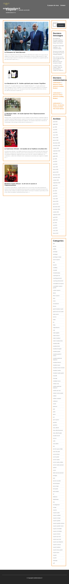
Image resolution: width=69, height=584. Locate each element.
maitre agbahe (56, 332)
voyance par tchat (57, 539)
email (54, 301)
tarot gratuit (55, 488)
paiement (55, 406)
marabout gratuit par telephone (57, 359)
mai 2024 (55, 193)
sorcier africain (56, 454)
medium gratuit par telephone (57, 387)
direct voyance (56, 295)
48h (54, 243)
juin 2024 (55, 190)
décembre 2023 (56, 206)
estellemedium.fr (11, 8)
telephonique (56, 499)
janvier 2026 (55, 140)
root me (54, 438)
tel (53, 494)
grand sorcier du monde (58, 311)
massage (55, 378)
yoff (54, 563)
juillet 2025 (55, 156)
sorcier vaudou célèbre (58, 462)
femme (54, 306)
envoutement (56, 303)
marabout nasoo (56, 365)
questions (55, 425)
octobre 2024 (56, 180)
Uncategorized (56, 504)
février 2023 (55, 233)
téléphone (55, 496)
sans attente (55, 443)
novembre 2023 (56, 209)
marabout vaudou (57, 370)
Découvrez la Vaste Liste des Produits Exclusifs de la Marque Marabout (58, 53)
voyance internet (56, 534)
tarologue (55, 475)
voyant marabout (56, 547)
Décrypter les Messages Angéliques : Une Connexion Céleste (58, 47)
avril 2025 (55, 164)
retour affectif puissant (58, 430)
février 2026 (55, 137)
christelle (55, 270)
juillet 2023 (55, 219)
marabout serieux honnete (58, 367)
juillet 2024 (55, 188)
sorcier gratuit (56, 456)
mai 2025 (55, 161)
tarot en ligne (56, 486)
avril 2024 (55, 196)
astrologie (55, 251)
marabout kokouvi (57, 362)
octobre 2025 (56, 148)
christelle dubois (56, 272)
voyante (55, 555)
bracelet (55, 264)
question (55, 422)
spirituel (54, 467)
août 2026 (55, 121)
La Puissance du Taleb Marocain (15, 52)
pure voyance (56, 419)
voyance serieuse (57, 544)
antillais (54, 249)
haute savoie (56, 314)
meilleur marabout (57, 398)
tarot (54, 478)
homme (54, 316)
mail (54, 330)
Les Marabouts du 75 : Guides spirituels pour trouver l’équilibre (25, 83)
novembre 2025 (56, 145)
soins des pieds (56, 451)
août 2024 (55, 185)
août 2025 (55, 153)
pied (54, 409)
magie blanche (56, 327)
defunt (54, 293)
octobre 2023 (56, 212)
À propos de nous (53, 5)
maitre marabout (56, 338)
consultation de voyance (58, 283)
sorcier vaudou (56, 459)
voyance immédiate (57, 531)
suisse (54, 470)
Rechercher (55, 22)
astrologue (55, 254)
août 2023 (55, 217)
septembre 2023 (56, 214)
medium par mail (56, 390)
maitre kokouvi (56, 335)
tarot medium (56, 491)
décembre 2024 (56, 174)
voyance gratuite (56, 520)
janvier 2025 (55, 172)
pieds (54, 411)
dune (54, 298)
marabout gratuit (56, 351)
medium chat (56, 383)
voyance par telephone (58, 541)
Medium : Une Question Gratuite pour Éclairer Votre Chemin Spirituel (58, 106)
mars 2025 (55, 166)
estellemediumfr (57, 82)
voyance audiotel (56, 515)
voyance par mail (57, 536)
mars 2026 (55, 134)
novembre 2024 (56, 177)
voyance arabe (56, 512)
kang (54, 324)
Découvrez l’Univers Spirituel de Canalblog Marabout (58, 86)
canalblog (55, 267)
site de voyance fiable (58, 449)
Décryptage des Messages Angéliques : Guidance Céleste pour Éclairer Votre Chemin (58, 41)
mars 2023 (55, 230)
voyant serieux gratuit (57, 549)
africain (54, 246)
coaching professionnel (58, 280)
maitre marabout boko (58, 340)
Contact (62, 5)
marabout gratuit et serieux (57, 354)
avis (54, 262)
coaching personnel (57, 278)
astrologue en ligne (57, 257)
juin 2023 (55, 222)
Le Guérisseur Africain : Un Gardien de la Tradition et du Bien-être (26, 149)
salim (54, 441)
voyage (54, 507)
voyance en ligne (56, 518)
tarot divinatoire (56, 483)
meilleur (54, 395)
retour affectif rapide (57, 433)
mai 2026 (55, 129)
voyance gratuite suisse (58, 526)
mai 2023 (55, 225)
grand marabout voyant (58, 309)
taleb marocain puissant (58, 472)
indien (54, 319)
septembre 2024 (56, 182)
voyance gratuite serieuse (58, 523)
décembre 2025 (56, 142)
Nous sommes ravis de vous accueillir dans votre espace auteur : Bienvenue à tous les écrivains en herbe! (58, 60)
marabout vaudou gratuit (58, 373)
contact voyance (56, 290)
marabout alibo (56, 343)
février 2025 (55, 169)
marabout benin (56, 346)
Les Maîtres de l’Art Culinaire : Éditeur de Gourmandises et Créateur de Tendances (58, 68)
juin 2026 (55, 127)
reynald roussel (56, 435)
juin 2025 (55, 158)
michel (54, 403)
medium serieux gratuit (58, 393)
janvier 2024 (55, 204)
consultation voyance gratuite (57, 287)
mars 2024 (55, 198)
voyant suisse (56, 552)
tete (54, 502)
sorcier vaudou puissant (58, 464)
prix (54, 417)
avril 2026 (55, 132)
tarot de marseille (57, 480)
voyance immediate (57, 528)
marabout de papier (57, 348)
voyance (55, 510)
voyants (55, 557)
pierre (54, 414)
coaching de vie (56, 275)
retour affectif (56, 427)
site (54, 446)
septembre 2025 (56, 150)
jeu (53, 322)
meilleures (55, 401)
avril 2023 (55, 227)
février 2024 (55, 201)
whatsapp (55, 560)
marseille (55, 375)
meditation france (57, 381)
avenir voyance (56, 259)
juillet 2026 (55, 124)
